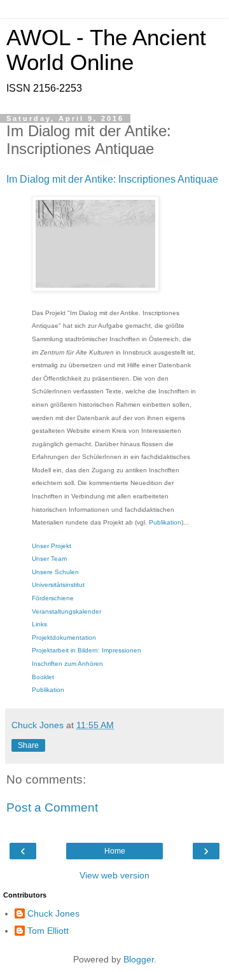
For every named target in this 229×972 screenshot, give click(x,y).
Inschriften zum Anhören (67, 663)
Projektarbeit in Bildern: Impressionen (86, 650)
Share (28, 745)
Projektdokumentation (64, 637)
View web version (114, 875)
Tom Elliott (48, 931)
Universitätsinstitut (58, 584)
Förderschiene (53, 598)
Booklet (43, 676)
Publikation (165, 522)
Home (114, 851)
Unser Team (49, 558)
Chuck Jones (53, 913)
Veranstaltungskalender (66, 611)
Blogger (138, 959)
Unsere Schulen (55, 571)
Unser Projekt (51, 545)
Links (39, 624)
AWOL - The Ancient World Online (106, 49)
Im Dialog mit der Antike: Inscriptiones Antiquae (112, 179)
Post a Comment (52, 807)
